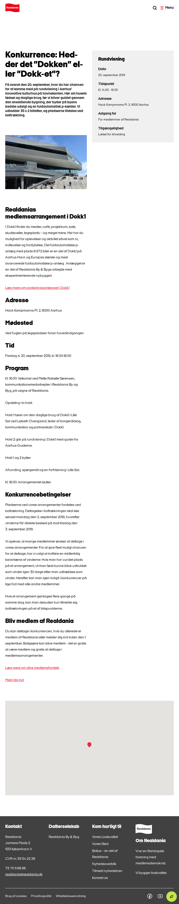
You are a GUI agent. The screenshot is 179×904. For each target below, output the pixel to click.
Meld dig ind (14, 680)
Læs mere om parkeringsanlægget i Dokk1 (37, 288)
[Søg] (155, 8)
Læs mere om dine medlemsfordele (32, 668)
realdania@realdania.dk (24, 874)
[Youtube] (160, 896)
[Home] (12, 7)
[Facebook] (150, 896)
